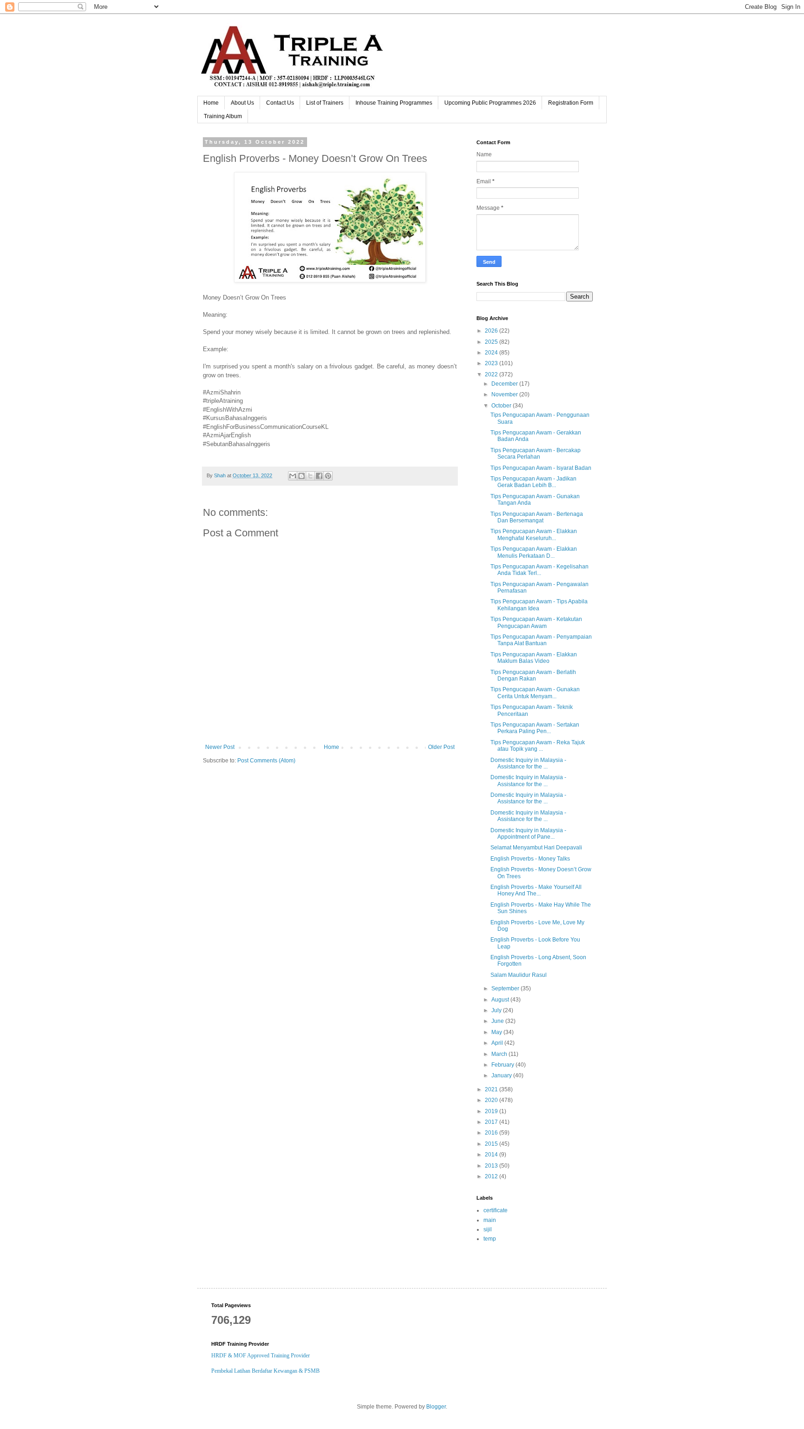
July (497, 1010)
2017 (492, 1122)
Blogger (436, 1406)
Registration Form (570, 103)
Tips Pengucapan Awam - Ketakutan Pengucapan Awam (536, 622)
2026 (492, 330)
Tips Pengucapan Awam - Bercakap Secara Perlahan (535, 453)
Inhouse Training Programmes (393, 103)
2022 (492, 374)
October (502, 405)
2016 (492, 1132)
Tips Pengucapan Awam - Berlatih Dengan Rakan (533, 675)
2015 (492, 1144)
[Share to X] (310, 476)
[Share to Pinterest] (328, 476)
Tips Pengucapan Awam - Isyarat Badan (540, 468)
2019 (492, 1111)
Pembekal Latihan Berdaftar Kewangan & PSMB (265, 1371)
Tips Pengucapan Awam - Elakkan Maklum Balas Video (533, 657)
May (497, 1032)
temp (489, 1238)
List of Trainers (324, 103)
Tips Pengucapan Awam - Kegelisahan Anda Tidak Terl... (539, 569)
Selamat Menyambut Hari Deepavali (536, 847)
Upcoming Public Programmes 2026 (490, 103)
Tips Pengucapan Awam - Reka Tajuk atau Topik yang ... (537, 745)
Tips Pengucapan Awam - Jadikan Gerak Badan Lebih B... (533, 481)
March (500, 1054)
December (505, 384)
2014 (492, 1154)
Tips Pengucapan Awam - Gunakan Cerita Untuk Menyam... (535, 692)
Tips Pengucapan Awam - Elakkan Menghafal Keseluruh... (533, 534)
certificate (495, 1210)
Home (211, 103)
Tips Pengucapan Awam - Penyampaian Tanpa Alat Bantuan (541, 640)
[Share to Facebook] (319, 476)
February (503, 1065)
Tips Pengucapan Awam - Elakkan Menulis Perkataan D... (533, 552)
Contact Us (280, 103)
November (505, 394)
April (497, 1043)
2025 (492, 342)
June (498, 1021)
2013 (492, 1165)
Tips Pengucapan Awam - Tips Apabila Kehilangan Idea (539, 604)
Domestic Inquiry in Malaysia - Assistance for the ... (528, 763)
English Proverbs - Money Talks (530, 858)
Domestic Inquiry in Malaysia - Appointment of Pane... (528, 833)
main (489, 1220)
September (506, 988)
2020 (492, 1100)
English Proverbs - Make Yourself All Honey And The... (536, 890)
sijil (487, 1229)
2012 (492, 1176)
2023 (492, 363)
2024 (492, 352)
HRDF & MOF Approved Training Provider (260, 1355)
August (500, 999)
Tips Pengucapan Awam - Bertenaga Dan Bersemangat (536, 517)
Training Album (223, 116)
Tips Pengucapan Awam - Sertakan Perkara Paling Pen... (534, 728)
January (502, 1075)
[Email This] (292, 476)
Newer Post (219, 747)
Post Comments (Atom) (266, 760)
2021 (492, 1089)
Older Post (441, 747)
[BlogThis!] (301, 476)
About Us (242, 103)
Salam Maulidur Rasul (518, 975)
